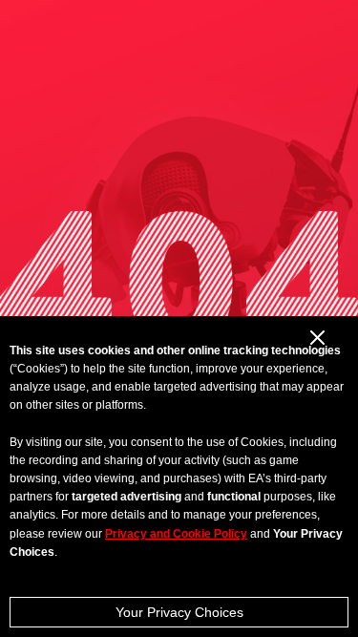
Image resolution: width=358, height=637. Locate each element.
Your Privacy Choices (179, 612)
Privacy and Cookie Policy (176, 534)
